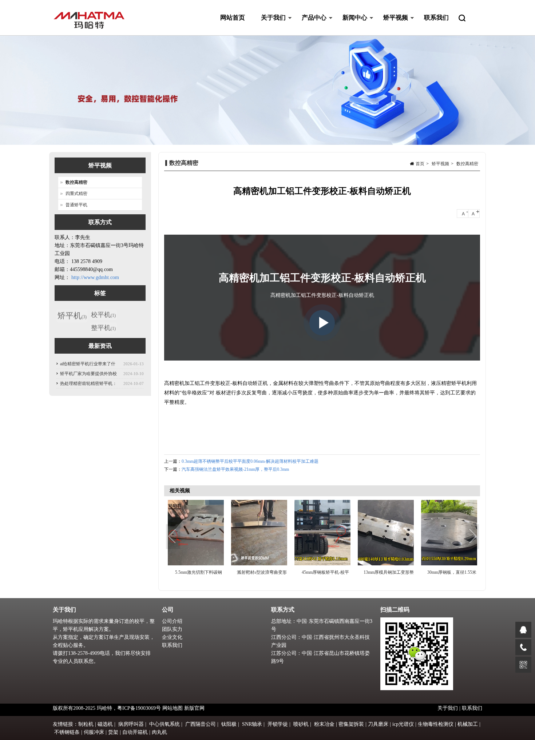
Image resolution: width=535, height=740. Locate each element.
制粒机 (86, 724)
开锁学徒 (278, 724)
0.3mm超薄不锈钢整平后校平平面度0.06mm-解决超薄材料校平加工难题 (250, 461)
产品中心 (310, 25)
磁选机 (105, 724)
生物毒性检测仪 (435, 724)
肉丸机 (159, 732)
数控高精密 (467, 163)
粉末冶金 (324, 724)
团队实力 (172, 629)
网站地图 (172, 708)
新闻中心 (350, 25)
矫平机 (72, 315)
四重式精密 (76, 193)
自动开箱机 (135, 732)
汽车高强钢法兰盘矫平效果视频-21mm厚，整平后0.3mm (235, 469)
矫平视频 (391, 25)
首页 (420, 163)
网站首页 (232, 17)
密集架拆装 (351, 724)
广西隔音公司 (200, 724)
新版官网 (194, 708)
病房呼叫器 (131, 724)
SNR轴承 (252, 724)
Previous (173, 537)
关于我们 (269, 25)
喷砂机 (301, 724)
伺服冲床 (94, 732)
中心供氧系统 (164, 724)
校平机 (103, 314)
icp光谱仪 (403, 724)
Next (472, 537)
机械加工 (467, 724)
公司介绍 (172, 621)
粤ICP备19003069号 (139, 708)
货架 (113, 732)
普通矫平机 (76, 204)
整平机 (103, 327)
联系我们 (436, 17)
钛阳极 (229, 724)
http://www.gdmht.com (95, 277)
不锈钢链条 (67, 732)
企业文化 (172, 637)
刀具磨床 (378, 724)
